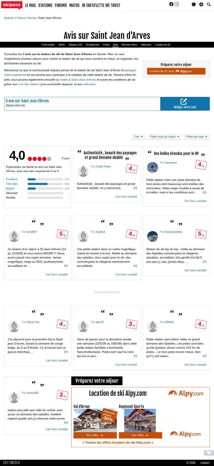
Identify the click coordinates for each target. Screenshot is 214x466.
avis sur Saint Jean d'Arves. (29, 101)
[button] (201, 4)
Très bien (11, 183)
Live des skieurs (28, 84)
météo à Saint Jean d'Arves (78, 79)
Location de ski (162, 44)
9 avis (65, 158)
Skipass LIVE (75, 44)
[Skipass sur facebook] (172, 5)
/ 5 (131, 170)
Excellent (11, 179)
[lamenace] (152, 167)
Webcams (146, 44)
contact (204, 462)
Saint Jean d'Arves (49, 17)
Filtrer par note (195, 136)
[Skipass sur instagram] (177, 5)
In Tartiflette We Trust (101, 5)
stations (45, 5)
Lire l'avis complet (126, 196)
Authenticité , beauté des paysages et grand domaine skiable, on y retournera (107, 186)
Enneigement (92, 44)
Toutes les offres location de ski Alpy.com (118, 442)
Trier (137, 136)
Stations (9, 17)
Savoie (32, 17)
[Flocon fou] (14, 326)
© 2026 (191, 462)
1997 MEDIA (13, 463)
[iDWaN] (152, 326)
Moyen (10, 188)
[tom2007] (14, 236)
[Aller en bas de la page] (209, 453)
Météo (62, 44)
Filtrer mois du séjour (163, 136)
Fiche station (48, 44)
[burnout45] (14, 397)
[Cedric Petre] (83, 171)
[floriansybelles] (152, 236)
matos (74, 5)
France (21, 17)
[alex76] (83, 326)
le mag (30, 5)
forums (61, 5)
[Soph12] (83, 236)
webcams (89, 84)
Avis (115, 44)
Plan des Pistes (129, 44)
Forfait (106, 44)
